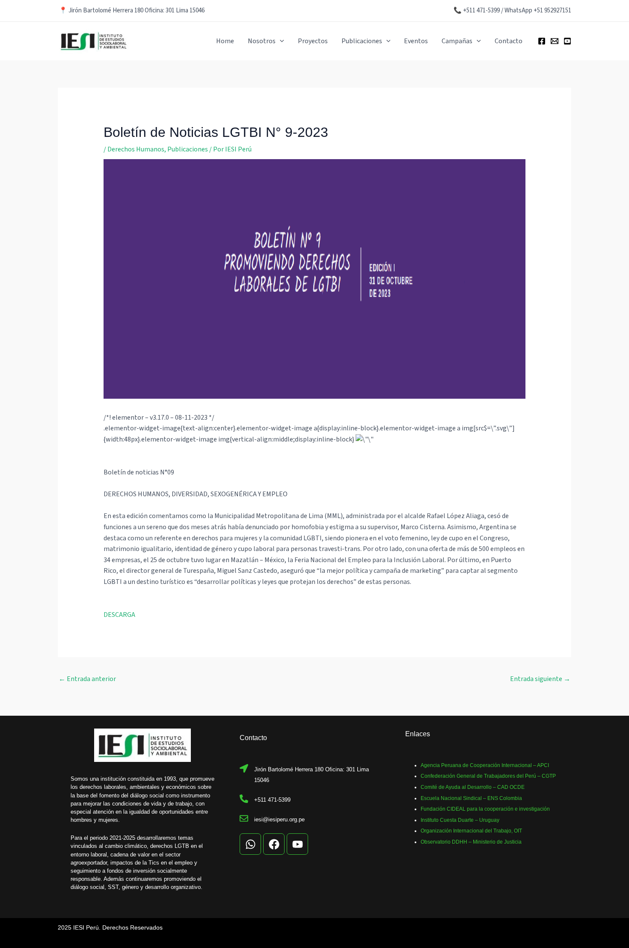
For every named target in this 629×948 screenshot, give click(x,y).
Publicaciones (361, 41)
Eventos (416, 41)
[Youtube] (567, 41)
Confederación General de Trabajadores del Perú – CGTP (488, 776)
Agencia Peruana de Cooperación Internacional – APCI (485, 765)
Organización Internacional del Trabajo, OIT (471, 831)
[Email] (554, 41)
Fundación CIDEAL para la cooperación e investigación (485, 809)
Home (225, 41)
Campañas (457, 41)
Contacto (508, 41)
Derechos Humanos (135, 149)
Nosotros (262, 41)
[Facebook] (542, 41)
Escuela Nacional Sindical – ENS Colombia (471, 798)
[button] (280, 41)
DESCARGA (119, 614)
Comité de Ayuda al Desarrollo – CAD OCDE (473, 787)
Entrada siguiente (540, 679)
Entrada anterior (87, 679)
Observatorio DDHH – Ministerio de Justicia (471, 842)
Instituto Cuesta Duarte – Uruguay (460, 820)
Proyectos (313, 41)
